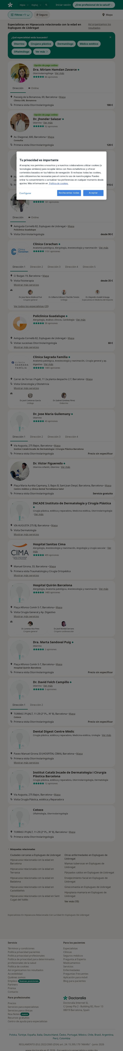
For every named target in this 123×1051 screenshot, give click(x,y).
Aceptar (93, 192)
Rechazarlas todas (69, 192)
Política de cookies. (58, 183)
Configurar (25, 193)
